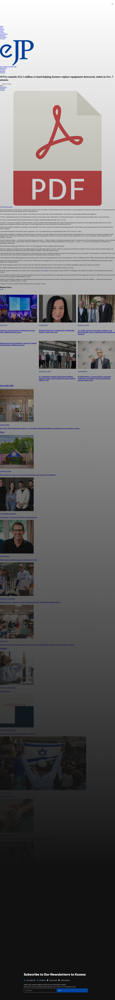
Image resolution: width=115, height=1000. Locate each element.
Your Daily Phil (31, 980)
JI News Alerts (65, 980)
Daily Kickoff (53, 980)
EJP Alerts (42, 980)
